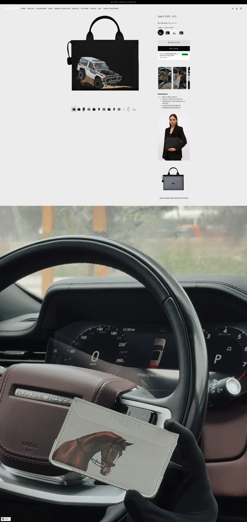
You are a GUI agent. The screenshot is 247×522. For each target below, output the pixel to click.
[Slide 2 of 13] (79, 109)
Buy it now (174, 48)
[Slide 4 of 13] (89, 109)
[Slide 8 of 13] (109, 109)
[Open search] (233, 8)
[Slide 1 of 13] (74, 109)
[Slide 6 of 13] (99, 109)
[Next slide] (152, 56)
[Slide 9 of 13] (114, 109)
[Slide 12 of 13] (129, 109)
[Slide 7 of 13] (104, 109)
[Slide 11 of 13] (124, 109)
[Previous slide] (55, 56)
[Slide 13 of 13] (134, 109)
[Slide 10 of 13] (119, 109)
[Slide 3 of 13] (84, 109)
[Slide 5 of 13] (94, 109)
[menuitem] (23, 8)
